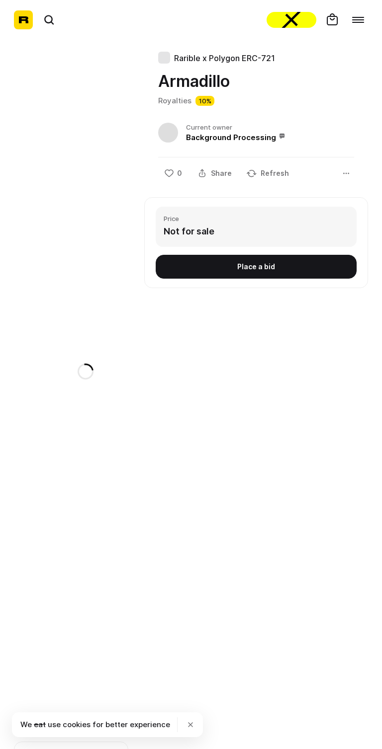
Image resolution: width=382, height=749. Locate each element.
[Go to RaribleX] (291, 20)
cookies (77, 724)
